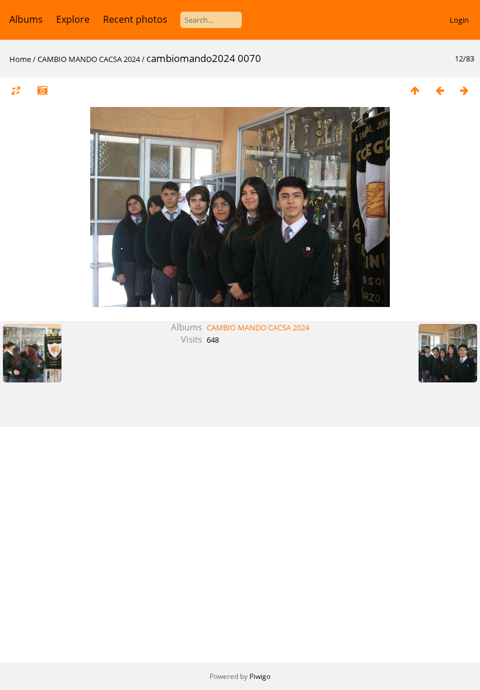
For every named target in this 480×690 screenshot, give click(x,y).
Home (20, 59)
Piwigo (259, 676)
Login (459, 20)
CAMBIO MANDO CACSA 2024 (88, 59)
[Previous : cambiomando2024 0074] (439, 90)
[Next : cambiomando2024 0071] (464, 90)
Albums (26, 19)
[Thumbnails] (415, 90)
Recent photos (135, 19)
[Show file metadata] (42, 90)
